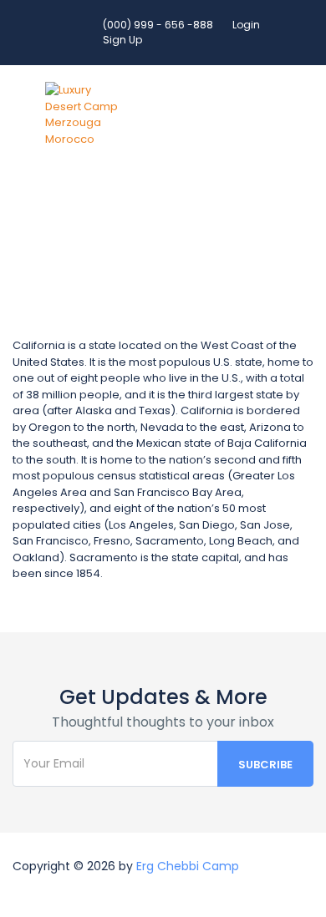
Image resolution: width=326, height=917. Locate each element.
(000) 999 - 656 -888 (158, 25)
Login (246, 25)
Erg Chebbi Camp (187, 866)
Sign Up (122, 40)
